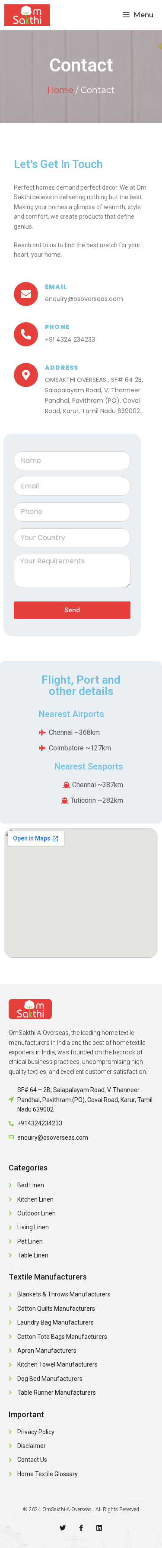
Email (56, 286)
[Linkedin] (99, 1528)
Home (60, 90)
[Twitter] (63, 1528)
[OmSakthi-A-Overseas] (27, 15)
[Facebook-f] (81, 1528)
